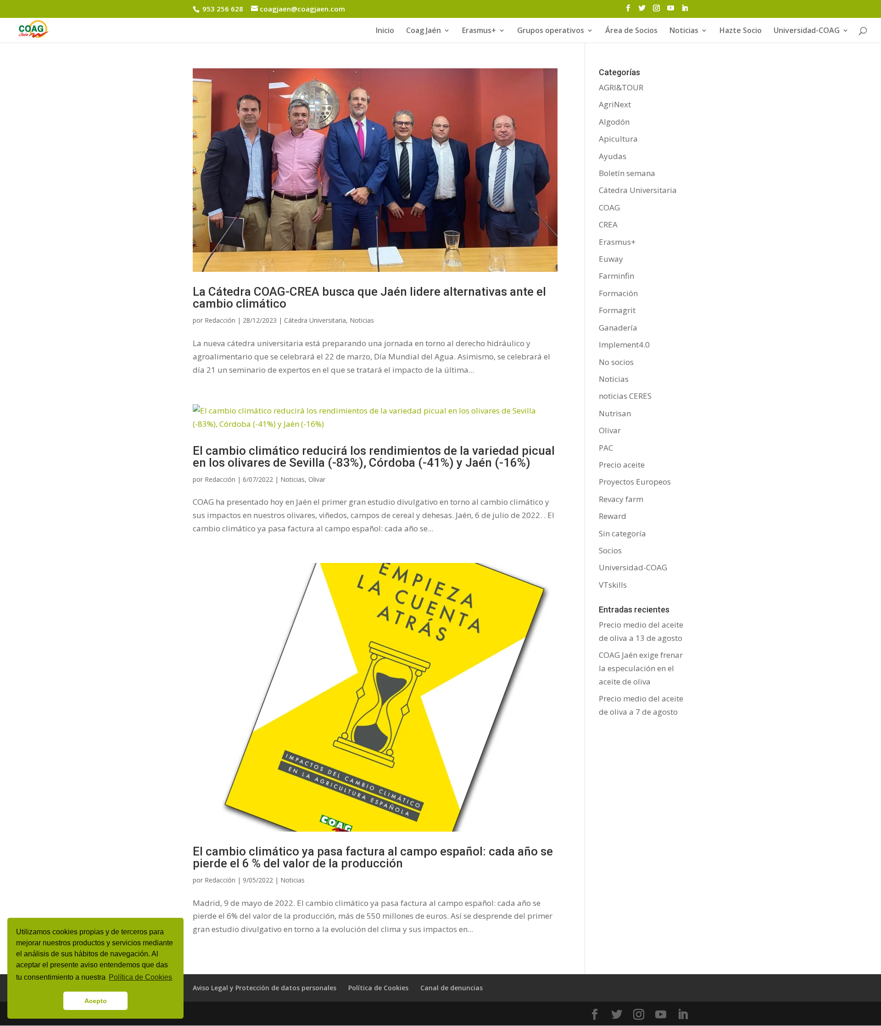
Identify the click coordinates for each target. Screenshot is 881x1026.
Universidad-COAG (807, 31)
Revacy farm (621, 499)
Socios (610, 550)
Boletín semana (627, 173)
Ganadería (618, 327)
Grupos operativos (550, 31)
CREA (608, 224)
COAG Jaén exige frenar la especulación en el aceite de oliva (641, 668)
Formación (618, 293)
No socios (616, 362)
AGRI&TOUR (621, 87)
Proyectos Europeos (635, 481)
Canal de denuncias (451, 987)
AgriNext (615, 104)
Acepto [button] (95, 1000)
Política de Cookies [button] (140, 977)
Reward (612, 516)
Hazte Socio (740, 31)
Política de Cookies (378, 987)
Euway (611, 259)
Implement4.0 (624, 344)
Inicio (385, 31)
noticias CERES (625, 396)
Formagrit (617, 310)
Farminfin (616, 275)
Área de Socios (631, 31)
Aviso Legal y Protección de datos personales (264, 987)
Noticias (362, 320)
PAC (606, 447)
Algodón (614, 121)
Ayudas (612, 156)
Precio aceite (622, 464)
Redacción (220, 320)
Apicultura (618, 138)
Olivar (316, 479)
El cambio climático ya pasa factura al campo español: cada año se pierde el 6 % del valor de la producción (373, 857)
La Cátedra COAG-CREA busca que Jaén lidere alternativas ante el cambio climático (369, 297)
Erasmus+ (479, 31)
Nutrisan (615, 413)
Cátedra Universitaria (315, 320)
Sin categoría (622, 533)
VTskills (613, 584)
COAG (609, 207)
